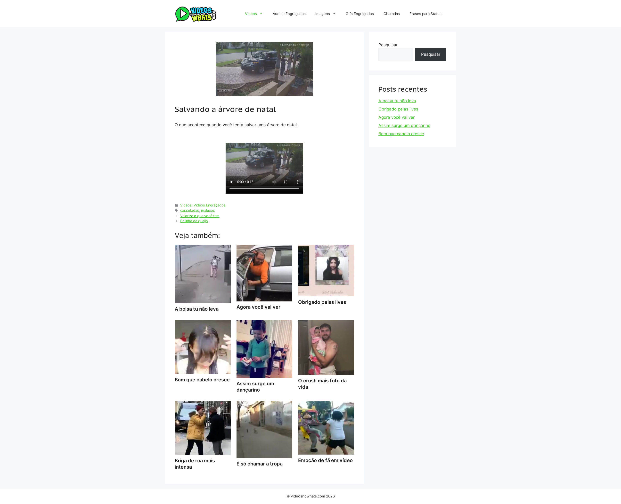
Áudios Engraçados (289, 13)
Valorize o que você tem (200, 216)
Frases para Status (425, 13)
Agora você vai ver (396, 117)
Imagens (322, 13)
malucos (208, 210)
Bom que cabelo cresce (401, 133)
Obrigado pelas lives (398, 109)
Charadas (392, 13)
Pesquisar (388, 44)
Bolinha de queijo (194, 221)
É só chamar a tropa (260, 464)
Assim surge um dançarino (255, 387)
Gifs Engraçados (360, 13)
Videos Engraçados (210, 205)
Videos (251, 13)
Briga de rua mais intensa (195, 464)
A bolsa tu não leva (397, 100)
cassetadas (189, 210)
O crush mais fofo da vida (322, 384)
